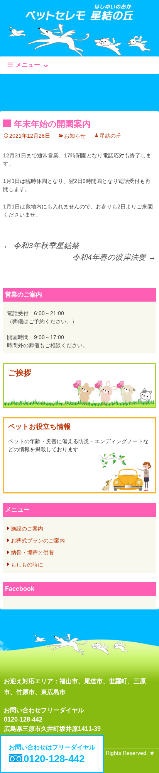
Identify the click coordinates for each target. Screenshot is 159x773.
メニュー (27, 64)
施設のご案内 (27, 529)
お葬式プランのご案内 (38, 541)
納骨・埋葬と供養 (32, 552)
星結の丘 (110, 136)
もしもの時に (27, 564)
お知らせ (75, 136)
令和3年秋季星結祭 (41, 245)
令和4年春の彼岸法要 (114, 257)
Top (150, 762)
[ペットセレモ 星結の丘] (79, 16)
